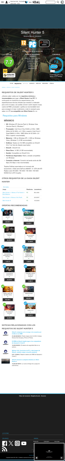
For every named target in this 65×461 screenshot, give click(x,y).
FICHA (11, 83)
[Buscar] (57, 2)
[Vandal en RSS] (4, 448)
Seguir (54, 66)
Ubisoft (36, 60)
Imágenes (45, 83)
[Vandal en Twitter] (11, 443)
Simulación (38, 36)
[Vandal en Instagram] (17, 443)
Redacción (35, 441)
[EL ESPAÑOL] (62, 2)
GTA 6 (18, 3)
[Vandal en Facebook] (4, 443)
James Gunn (13, 3)
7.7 (8, 62)
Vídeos (52, 83)
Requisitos (18, 83)
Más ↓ (30, 2)
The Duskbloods (22, 1)
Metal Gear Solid (14, 1)
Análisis (38, 83)
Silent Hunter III (7, 200)
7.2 (56, 61)
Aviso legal (56, 441)
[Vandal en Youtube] (23, 443)
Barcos (32, 36)
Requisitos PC (32, 68)
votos (56, 75)
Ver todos (6, 187)
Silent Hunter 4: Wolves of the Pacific (12, 197)
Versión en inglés (32, 455)
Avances (32, 83)
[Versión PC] (32, 44)
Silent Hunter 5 (32, 32)
